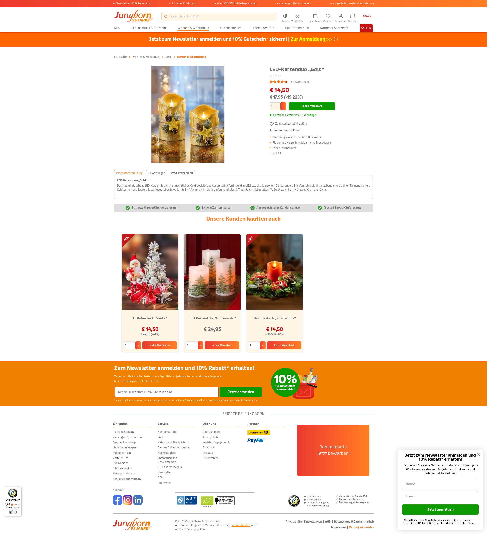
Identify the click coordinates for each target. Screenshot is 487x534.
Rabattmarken (122, 453)
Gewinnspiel (210, 458)
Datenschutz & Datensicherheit (354, 521)
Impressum (165, 483)
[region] (188, 114)
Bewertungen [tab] (156, 173)
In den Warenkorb (312, 106)
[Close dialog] (478, 454)
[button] (285, 17)
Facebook (208, 447)
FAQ (160, 437)
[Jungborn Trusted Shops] (330, 500)
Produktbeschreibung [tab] (129, 173)
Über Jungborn (211, 432)
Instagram (209, 453)
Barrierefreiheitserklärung (174, 447)
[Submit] (165, 16)
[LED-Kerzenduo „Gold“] (187, 114)
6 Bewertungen (300, 81)
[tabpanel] (243, 187)
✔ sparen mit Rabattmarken (293, 3)
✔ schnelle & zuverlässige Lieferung (352, 3)
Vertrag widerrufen (361, 527)
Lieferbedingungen (124, 447)
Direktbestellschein (170, 467)
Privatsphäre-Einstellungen (304, 521)
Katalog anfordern (124, 473)
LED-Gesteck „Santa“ (150, 318)
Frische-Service (122, 468)
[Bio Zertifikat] (227, 500)
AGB (160, 477)
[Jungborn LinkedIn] (138, 500)
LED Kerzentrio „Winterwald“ (212, 318)
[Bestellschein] (316, 16)
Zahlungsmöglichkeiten (127, 437)
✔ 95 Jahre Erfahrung (182, 3)
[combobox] (219, 17)
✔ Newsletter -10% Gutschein (131, 3)
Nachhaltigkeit (167, 453)
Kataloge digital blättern (173, 442)
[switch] (13, 512)
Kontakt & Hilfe (167, 432)
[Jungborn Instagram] (128, 500)
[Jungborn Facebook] (117, 500)
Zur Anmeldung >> (311, 39)
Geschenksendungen (125, 442)
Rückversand (120, 463)
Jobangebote (211, 437)
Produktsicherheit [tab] (182, 173)
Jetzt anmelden (241, 392)
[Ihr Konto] (340, 16)
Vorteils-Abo (120, 458)
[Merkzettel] (328, 16)
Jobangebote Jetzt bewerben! (333, 450)
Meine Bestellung (123, 432)
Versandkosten (241, 525)
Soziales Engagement (216, 442)
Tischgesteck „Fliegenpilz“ (274, 318)
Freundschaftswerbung (127, 479)
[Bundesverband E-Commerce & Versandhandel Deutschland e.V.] (186, 500)
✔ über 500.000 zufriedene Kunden (235, 3)
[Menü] (19, 488)
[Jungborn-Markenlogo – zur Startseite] (133, 16)
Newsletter (165, 472)
